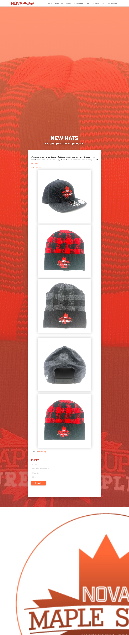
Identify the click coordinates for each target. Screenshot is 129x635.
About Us (59, 3)
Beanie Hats (36, 167)
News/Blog (112, 3)
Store (68, 3)
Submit (38, 483)
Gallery (96, 3)
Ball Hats (34, 163)
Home (50, 3)
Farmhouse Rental (81, 3)
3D (103, 3)
